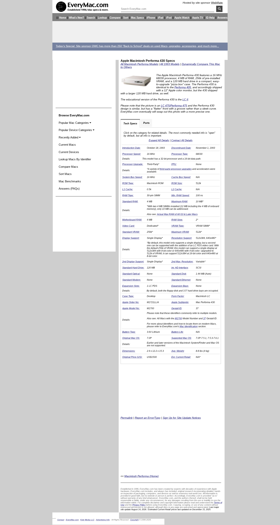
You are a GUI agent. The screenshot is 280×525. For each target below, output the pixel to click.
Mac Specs (137, 17)
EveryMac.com (72, 520)
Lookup (102, 17)
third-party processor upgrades (176, 169)
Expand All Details (159, 140)
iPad (160, 17)
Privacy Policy (139, 505)
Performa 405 (182, 87)
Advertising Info (103, 520)
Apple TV (197, 17)
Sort (125, 17)
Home (62, 17)
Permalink (127, 417)
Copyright (134, 520)
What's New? (76, 17)
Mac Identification (189, 326)
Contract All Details (182, 140)
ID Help (210, 17)
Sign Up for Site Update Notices (182, 417)
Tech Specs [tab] (130, 123)
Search (91, 17)
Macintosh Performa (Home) (141, 476)
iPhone (151, 17)
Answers (222, 17)
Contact (60, 520)
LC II (185, 99)
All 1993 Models (169, 64)
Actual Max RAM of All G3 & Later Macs (177, 214)
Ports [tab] (146, 123)
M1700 (178, 318)
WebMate (217, 2)
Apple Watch (181, 17)
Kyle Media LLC (87, 520)
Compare (115, 17)
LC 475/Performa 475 (174, 105)
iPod (169, 17)
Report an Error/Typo (147, 417)
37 (204, 318)
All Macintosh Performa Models (139, 64)
